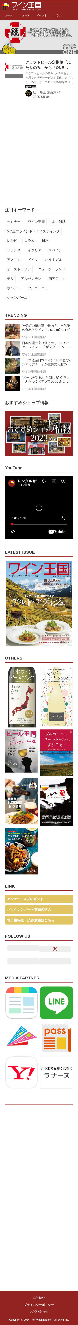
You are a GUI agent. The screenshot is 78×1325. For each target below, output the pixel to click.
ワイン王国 (36, 222)
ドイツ (33, 260)
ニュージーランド (51, 269)
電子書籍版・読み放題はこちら (31, 920)
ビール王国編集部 (46, 92)
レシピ (12, 241)
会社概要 (39, 1298)
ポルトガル (53, 260)
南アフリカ (57, 278)
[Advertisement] (39, 152)
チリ (10, 278)
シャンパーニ (17, 298)
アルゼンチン (31, 278)
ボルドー (14, 288)
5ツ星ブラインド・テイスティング (33, 231)
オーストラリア (19, 269)
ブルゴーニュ (38, 288)
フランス (14, 250)
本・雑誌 (59, 222)
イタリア (34, 250)
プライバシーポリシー (39, 1304)
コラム (29, 241)
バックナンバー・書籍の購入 (29, 909)
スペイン (55, 250)
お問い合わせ (39, 1311)
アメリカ (14, 260)
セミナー (14, 222)
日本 (45, 241)
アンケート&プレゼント (25, 899)
